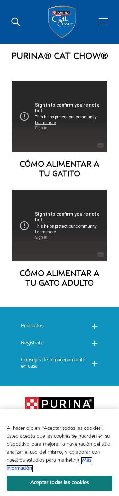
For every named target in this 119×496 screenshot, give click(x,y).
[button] (103, 22)
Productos (32, 326)
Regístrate (32, 343)
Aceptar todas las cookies (59, 483)
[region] (59, 452)
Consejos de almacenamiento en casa (53, 363)
